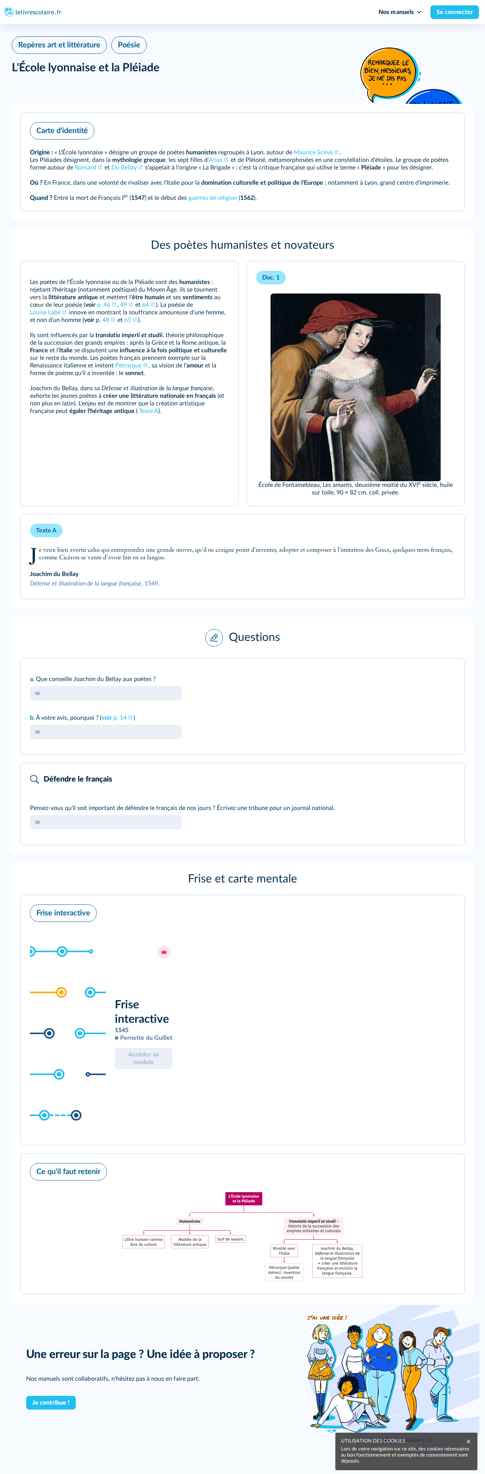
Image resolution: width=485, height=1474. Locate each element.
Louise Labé (45, 312)
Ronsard (85, 168)
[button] (242, 162)
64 (145, 305)
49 (123, 305)
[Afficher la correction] (427, 674)
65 (127, 320)
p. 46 (103, 305)
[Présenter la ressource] (447, 129)
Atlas (215, 160)
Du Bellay (124, 168)
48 (105, 320)
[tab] (427, 674)
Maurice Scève (313, 152)
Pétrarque (128, 366)
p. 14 (114, 718)
